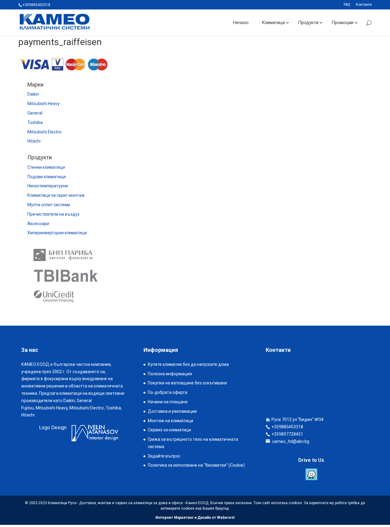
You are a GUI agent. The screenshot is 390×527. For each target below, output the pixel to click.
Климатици (273, 22)
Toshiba (35, 122)
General (34, 113)
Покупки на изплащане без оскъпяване (187, 382)
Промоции (342, 22)
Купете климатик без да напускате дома (188, 364)
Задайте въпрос (164, 456)
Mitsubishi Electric (44, 131)
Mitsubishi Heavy (43, 103)
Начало (241, 22)
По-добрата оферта (167, 392)
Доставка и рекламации (172, 411)
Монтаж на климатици (170, 420)
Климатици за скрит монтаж (56, 195)
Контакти (364, 5)
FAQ (347, 5)
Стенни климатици (46, 167)
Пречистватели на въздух (53, 214)
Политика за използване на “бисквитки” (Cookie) (196, 465)
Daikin (33, 94)
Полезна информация (170, 373)
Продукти (308, 22)
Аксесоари (38, 223)
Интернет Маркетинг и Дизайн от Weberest (195, 517)
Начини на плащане (168, 401)
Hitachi (34, 141)
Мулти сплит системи (48, 204)
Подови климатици (46, 176)
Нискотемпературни (47, 185)
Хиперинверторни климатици (57, 232)
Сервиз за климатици (169, 429)
